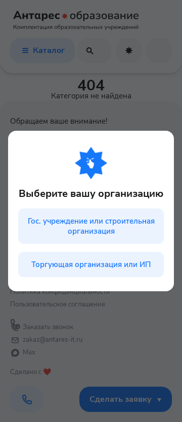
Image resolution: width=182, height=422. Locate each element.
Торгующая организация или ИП (91, 264)
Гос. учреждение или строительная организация (91, 226)
